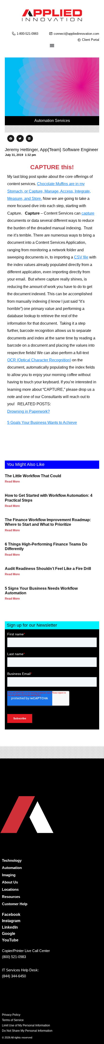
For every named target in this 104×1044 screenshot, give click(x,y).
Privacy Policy (11, 1014)
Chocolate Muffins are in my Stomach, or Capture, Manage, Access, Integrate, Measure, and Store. (49, 191)
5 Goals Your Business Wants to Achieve (42, 422)
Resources (11, 897)
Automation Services (52, 121)
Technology (12, 860)
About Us (10, 882)
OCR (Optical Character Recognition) (39, 360)
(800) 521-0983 (14, 957)
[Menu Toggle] (52, 45)
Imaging (8, 875)
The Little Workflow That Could (33, 476)
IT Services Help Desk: (20, 970)
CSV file (81, 257)
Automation (12, 868)
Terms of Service (13, 1020)
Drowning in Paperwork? (28, 411)
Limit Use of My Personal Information (26, 1025)
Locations (10, 889)
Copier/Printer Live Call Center (26, 951)
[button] (10, 138)
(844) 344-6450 (14, 976)
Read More (12, 481)
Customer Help (14, 904)
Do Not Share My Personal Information (27, 1030)
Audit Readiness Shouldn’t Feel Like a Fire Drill (48, 569)
